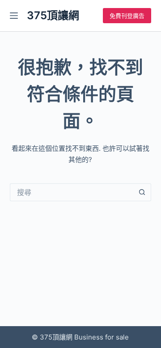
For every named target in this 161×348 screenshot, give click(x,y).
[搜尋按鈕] (142, 192)
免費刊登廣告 (127, 15)
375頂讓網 (53, 15)
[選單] (14, 16)
